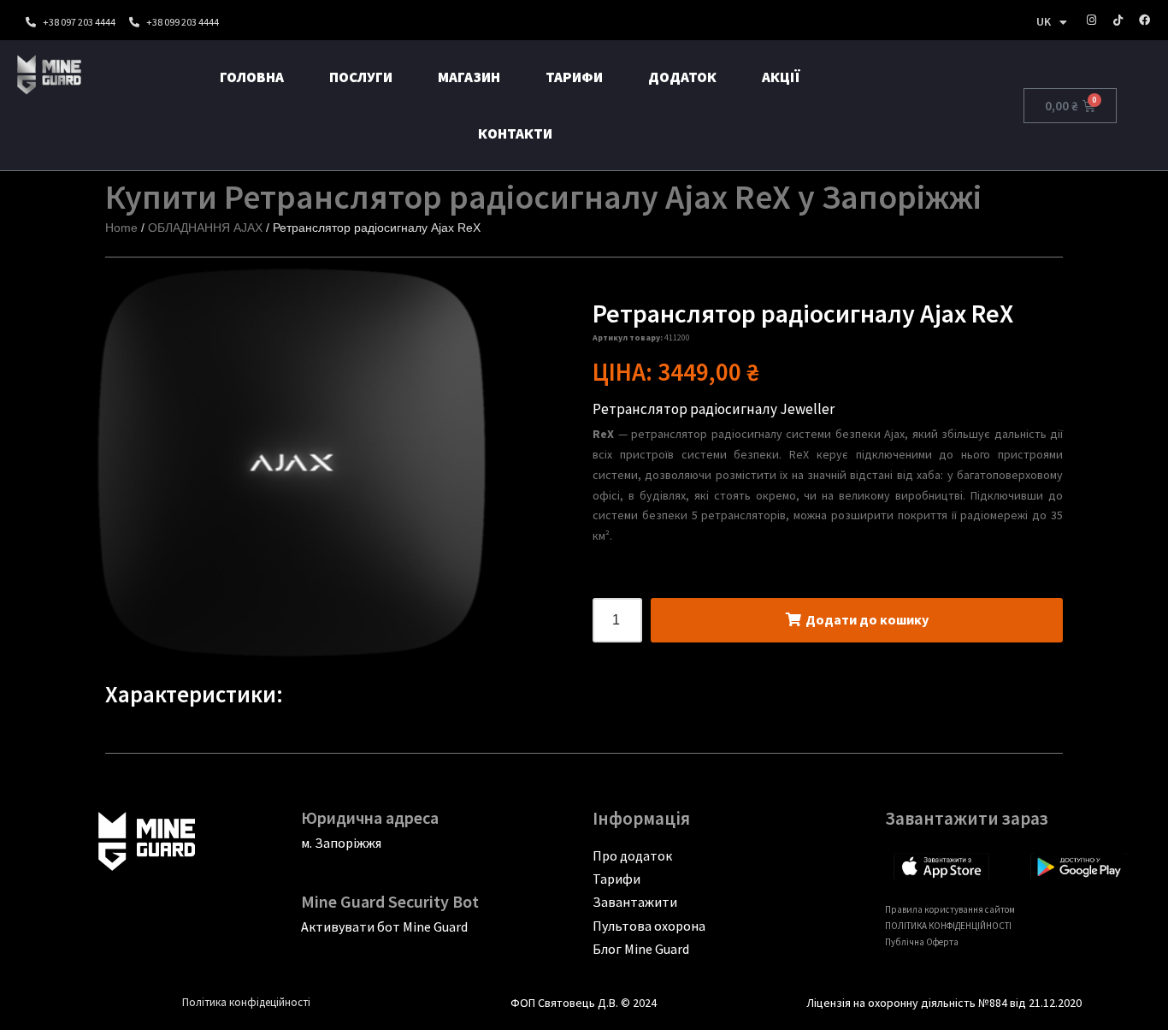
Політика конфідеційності (246, 1002)
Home (121, 227)
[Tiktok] (1117, 20)
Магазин (469, 77)
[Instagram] (1091, 20)
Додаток (682, 77)
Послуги (360, 77)
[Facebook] (1144, 20)
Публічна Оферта (922, 942)
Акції (781, 77)
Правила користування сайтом (950, 909)
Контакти (515, 133)
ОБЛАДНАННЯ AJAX (205, 227)
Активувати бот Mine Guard (384, 926)
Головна (252, 77)
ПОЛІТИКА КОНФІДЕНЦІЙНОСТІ (948, 926)
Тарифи (574, 77)
